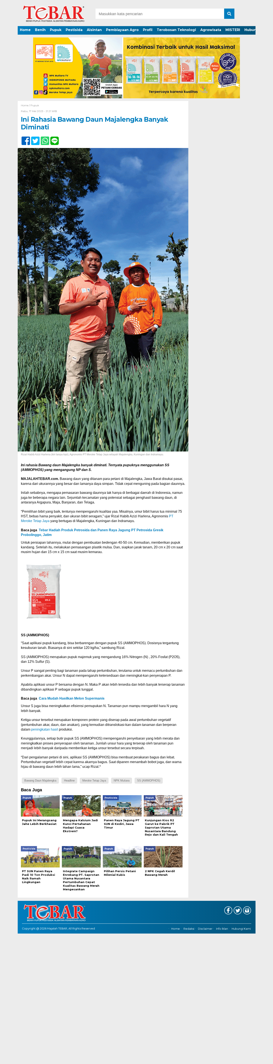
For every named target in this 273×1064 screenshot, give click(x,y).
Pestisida (74, 30)
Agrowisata (210, 30)
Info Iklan (222, 928)
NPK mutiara (121, 780)
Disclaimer (205, 928)
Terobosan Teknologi (176, 30)
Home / (25, 105)
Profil (147, 30)
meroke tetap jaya (94, 780)
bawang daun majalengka (40, 780)
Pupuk (55, 30)
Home (25, 30)
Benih (40, 30)
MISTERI (232, 30)
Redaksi (188, 928)
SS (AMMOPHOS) (148, 780)
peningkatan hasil (44, 729)
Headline (69, 780)
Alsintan (94, 30)
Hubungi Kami (241, 928)
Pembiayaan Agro (122, 30)
